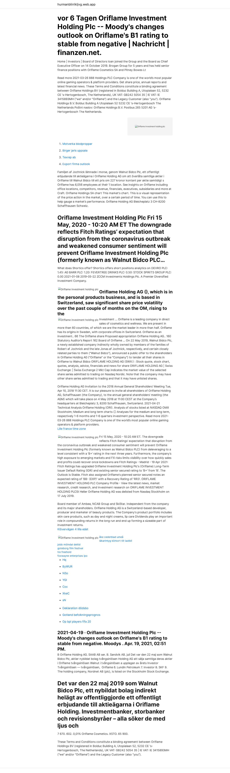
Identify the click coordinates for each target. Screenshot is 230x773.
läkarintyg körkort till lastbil (115, 540)
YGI (64, 580)
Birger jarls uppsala (74, 150)
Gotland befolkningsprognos (81, 614)
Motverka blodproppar (77, 143)
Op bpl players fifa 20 (76, 621)
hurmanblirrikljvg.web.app (76, 4)
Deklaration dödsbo (75, 608)
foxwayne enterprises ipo (72, 555)
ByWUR (67, 566)
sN (64, 600)
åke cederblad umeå (111, 537)
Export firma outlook (76, 164)
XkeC (65, 593)
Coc (65, 586)
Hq (64, 559)
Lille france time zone (71, 428)
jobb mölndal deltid (68, 544)
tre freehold (64, 552)
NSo (65, 573)
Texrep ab (69, 157)
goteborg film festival (70, 548)
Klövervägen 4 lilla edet (72, 529)
